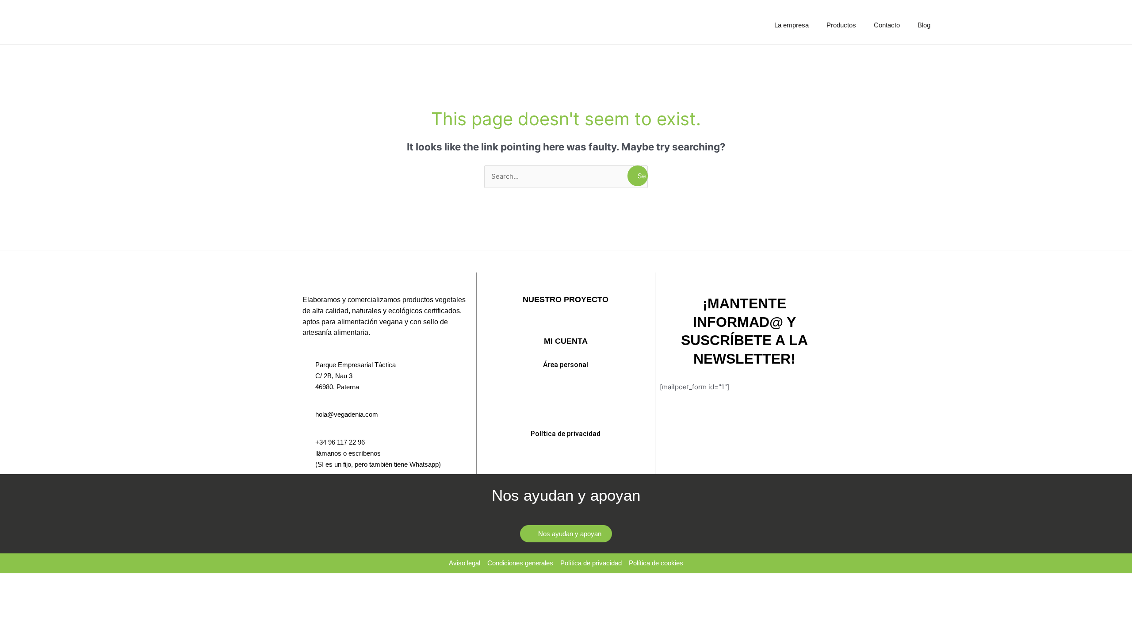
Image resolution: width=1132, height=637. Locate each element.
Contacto (887, 25)
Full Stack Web (565, 322)
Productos (841, 25)
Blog (924, 25)
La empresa (791, 25)
